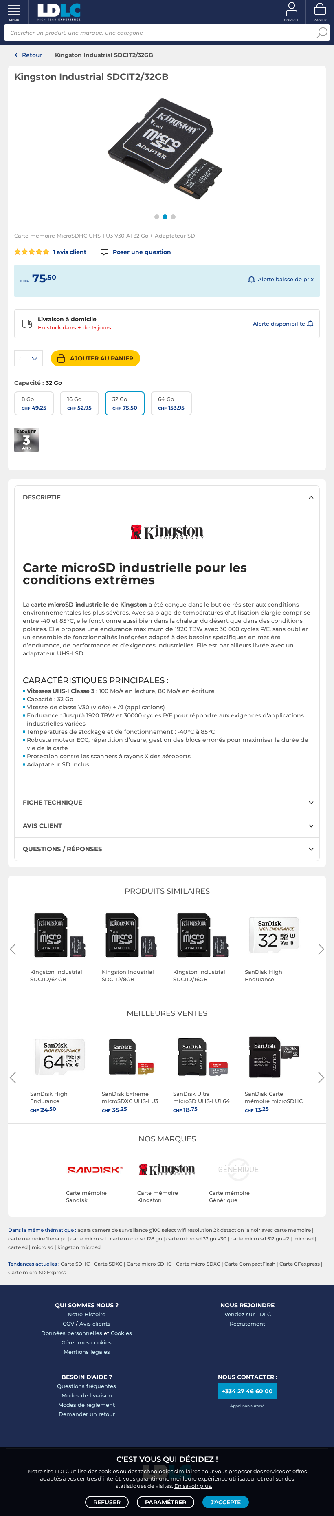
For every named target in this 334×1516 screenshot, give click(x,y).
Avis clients (94, 1323)
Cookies (121, 1333)
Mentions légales (87, 1351)
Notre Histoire (86, 1314)
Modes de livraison (87, 1395)
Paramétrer (165, 1502)
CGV (68, 1323)
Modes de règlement (86, 1404)
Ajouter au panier (101, 358)
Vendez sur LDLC (247, 1314)
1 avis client (68, 252)
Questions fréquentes (86, 1386)
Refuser (107, 1502)
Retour (32, 55)
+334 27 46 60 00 (247, 1391)
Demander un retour (87, 1414)
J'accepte (226, 1502)
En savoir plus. (193, 1486)
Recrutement (247, 1323)
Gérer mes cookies (87, 1342)
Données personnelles (71, 1333)
